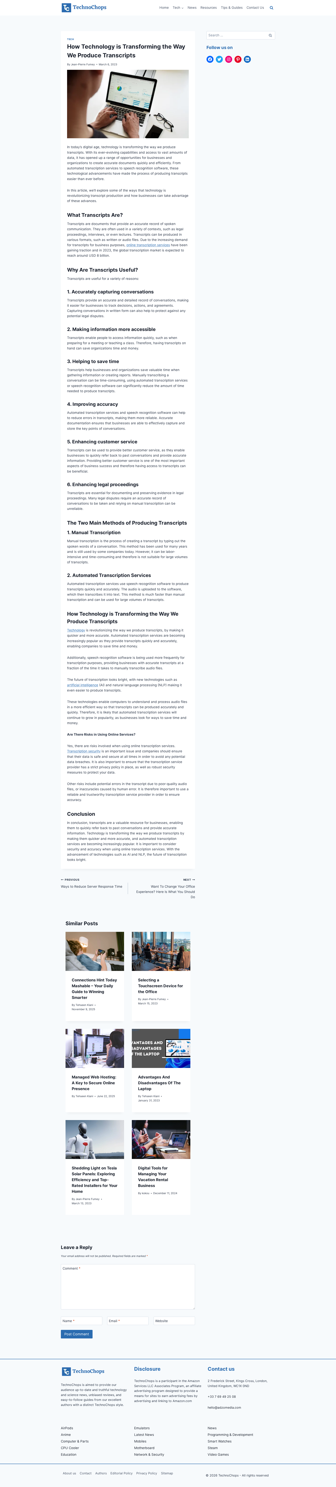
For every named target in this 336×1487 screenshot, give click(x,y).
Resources (208, 8)
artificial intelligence (82, 685)
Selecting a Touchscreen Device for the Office (160, 986)
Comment (71, 1268)
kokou (145, 1193)
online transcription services (148, 245)
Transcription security (84, 751)
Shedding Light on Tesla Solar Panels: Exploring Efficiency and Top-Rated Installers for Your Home (94, 1180)
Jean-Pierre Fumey (83, 64)
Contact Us (255, 8)
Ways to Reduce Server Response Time (91, 883)
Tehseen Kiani (84, 1005)
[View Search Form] (271, 7)
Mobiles (140, 1441)
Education (68, 1454)
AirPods (67, 1428)
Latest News (144, 1435)
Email (114, 1321)
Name (69, 1321)
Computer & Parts (75, 1441)
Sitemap (167, 1473)
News (192, 8)
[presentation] (95, 951)
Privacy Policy (146, 1473)
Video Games (218, 1454)
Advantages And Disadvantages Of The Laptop (159, 1083)
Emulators (142, 1428)
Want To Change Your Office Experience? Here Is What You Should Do (165, 888)
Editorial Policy (121, 1473)
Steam (213, 1448)
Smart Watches (220, 1441)
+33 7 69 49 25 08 (222, 1397)
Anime (66, 1435)
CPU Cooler (70, 1448)
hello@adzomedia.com (224, 1407)
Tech (70, 39)
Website (161, 1321)
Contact (86, 1473)
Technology (76, 630)
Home (164, 8)
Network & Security (149, 1454)
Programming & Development (230, 1435)
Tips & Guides (232, 8)
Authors (101, 1473)
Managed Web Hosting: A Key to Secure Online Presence (94, 1083)
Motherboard (144, 1448)
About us (69, 1473)
